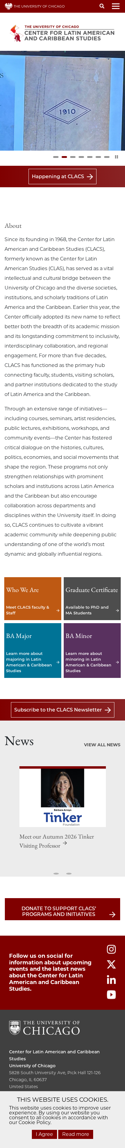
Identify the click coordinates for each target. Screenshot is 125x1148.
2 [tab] (64, 157)
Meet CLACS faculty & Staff (32, 598)
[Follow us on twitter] (111, 967)
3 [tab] (72, 157)
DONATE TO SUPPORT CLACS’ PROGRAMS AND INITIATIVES (59, 911)
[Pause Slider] (116, 157)
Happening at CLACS (58, 176)
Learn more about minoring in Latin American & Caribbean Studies (92, 650)
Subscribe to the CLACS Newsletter (58, 710)
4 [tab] (81, 157)
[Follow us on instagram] (111, 952)
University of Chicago (32, 1065)
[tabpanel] (62, 101)
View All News (102, 744)
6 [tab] (98, 157)
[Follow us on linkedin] (111, 982)
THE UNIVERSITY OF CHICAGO (39, 6)
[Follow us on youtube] (111, 997)
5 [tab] (89, 157)
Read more (75, 1134)
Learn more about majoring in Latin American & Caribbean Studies (32, 650)
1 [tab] (55, 157)
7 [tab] (106, 157)
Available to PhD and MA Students (92, 598)
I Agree (44, 1134)
